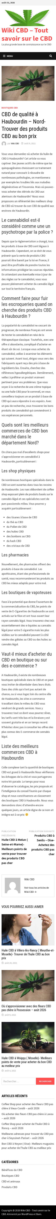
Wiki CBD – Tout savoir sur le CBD (27, 34)
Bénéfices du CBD (12, 1170)
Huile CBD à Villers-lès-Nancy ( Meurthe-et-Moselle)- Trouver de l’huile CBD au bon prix (28, 954)
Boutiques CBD (10, 107)
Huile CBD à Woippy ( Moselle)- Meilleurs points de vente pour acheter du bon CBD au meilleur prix (27, 1062)
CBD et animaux (11, 1181)
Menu (10, 55)
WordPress (27, 1214)
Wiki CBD (15, 143)
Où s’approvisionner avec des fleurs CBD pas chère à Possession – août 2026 (26, 1008)
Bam (38, 1214)
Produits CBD (9, 1187)
